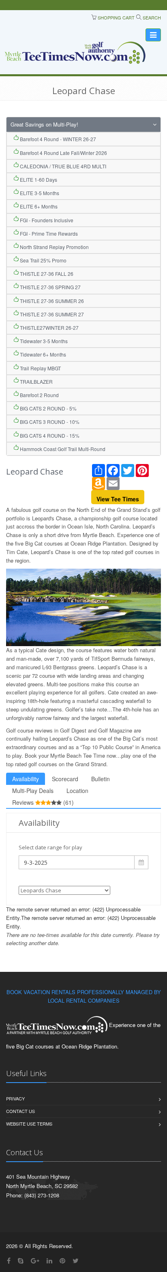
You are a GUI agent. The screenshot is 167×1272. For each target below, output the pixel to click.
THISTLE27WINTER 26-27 (49, 327)
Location (77, 790)
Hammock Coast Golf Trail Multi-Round (62, 448)
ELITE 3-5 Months (39, 192)
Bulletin (100, 779)
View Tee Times (117, 499)
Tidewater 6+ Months (42, 354)
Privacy (15, 1098)
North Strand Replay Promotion (54, 246)
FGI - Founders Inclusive (46, 220)
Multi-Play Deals (33, 790)
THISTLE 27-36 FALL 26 (46, 273)
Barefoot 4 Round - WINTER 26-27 (57, 138)
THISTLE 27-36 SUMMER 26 (51, 300)
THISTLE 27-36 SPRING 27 (50, 287)
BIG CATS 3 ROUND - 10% (49, 421)
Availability (25, 779)
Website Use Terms (29, 1123)
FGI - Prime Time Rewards (48, 233)
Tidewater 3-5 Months (43, 340)
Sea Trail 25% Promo (42, 260)
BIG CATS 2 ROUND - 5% (48, 408)
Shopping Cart (115, 17)
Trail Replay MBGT (40, 368)
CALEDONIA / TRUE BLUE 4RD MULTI (62, 166)
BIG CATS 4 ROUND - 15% (49, 435)
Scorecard (65, 779)
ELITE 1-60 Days (38, 179)
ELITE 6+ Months (38, 206)
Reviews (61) (43, 802)
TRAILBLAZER (36, 381)
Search (151, 17)
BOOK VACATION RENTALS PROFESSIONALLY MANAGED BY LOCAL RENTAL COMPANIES (83, 996)
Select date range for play (50, 847)
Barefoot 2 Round (39, 394)
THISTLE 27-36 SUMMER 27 (51, 314)
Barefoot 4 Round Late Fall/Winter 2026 (63, 152)
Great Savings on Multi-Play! (44, 124)
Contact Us (20, 1111)
